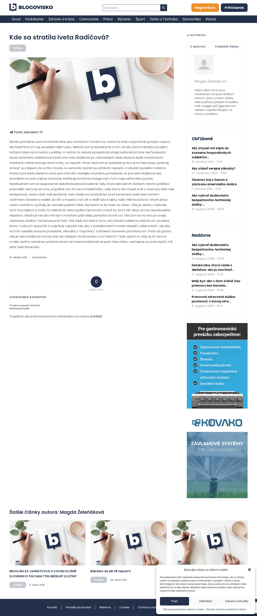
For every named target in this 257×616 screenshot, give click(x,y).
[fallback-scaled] (91, 88)
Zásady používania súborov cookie (183, 609)
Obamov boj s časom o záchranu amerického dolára (214, 182)
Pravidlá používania (78, 607)
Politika (17, 48)
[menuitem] (16, 19)
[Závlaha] (217, 497)
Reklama (105, 607)
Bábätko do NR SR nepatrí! (110, 571)
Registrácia (205, 7)
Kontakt (52, 607)
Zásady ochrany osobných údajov (226, 609)
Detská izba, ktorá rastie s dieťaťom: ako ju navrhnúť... (213, 267)
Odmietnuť (205, 601)
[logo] (31, 8)
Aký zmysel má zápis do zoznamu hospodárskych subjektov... (211, 152)
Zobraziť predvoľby (236, 601)
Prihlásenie (234, 7)
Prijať (174, 601)
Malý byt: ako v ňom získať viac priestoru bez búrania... (216, 283)
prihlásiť (96, 316)
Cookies (124, 607)
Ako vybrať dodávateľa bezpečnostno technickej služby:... (211, 200)
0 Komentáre (39, 257)
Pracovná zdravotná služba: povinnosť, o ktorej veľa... (214, 299)
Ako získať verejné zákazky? (213, 168)
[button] (249, 569)
